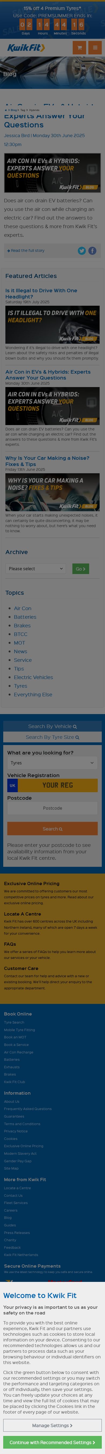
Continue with (51, 1442)
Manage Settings (51, 1425)
